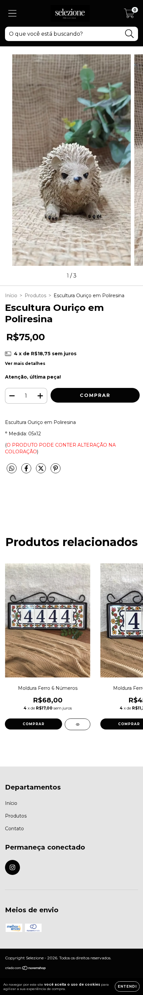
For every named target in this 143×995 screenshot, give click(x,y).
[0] (129, 15)
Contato (14, 829)
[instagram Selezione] (12, 867)
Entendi (127, 986)
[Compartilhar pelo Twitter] (41, 471)
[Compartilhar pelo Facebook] (27, 471)
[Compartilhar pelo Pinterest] (56, 471)
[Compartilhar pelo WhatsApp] (12, 468)
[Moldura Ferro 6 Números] (77, 724)
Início (11, 296)
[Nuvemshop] (26, 968)
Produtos (35, 296)
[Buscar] (129, 34)
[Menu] (12, 13)
